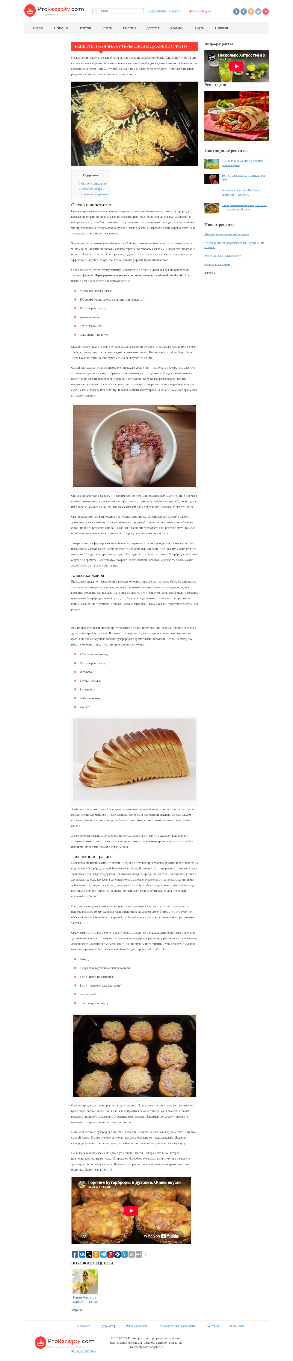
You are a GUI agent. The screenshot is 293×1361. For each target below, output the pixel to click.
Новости (174, 11)
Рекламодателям (136, 1326)
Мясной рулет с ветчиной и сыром (226, 234)
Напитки (221, 28)
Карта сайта (236, 1326)
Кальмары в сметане (217, 264)
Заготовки (176, 28)
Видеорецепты (157, 11)
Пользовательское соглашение (176, 1326)
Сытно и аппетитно (93, 183)
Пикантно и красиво (93, 194)
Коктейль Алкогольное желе (222, 255)
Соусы (199, 28)
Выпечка (129, 28)
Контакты (213, 1326)
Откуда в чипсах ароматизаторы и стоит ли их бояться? (234, 245)
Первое (38, 28)
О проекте (83, 1326)
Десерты (152, 28)
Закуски (85, 28)
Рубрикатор (108, 1326)
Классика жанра (90, 189)
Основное (61, 28)
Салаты (106, 28)
